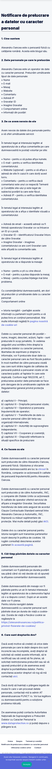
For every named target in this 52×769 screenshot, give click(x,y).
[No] (48, 761)
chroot (42, 469)
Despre (19, 741)
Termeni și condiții (34, 741)
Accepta (26, 764)
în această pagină (22, 544)
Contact (37, 748)
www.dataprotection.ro (15, 723)
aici (15, 676)
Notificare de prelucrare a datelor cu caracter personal (24, 744)
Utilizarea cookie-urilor (21, 748)
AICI (45, 521)
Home (10, 741)
